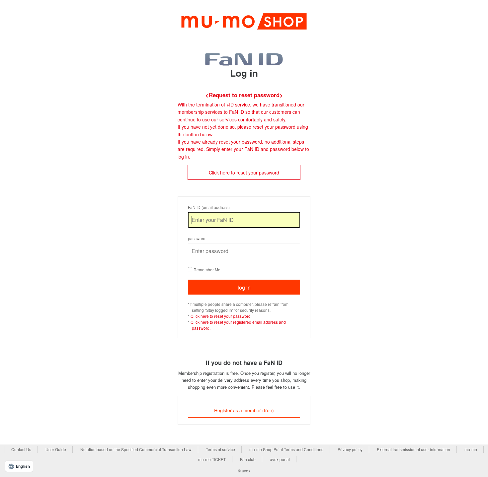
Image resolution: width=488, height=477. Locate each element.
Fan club (248, 459)
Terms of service (220, 449)
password (196, 238)
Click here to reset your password (244, 172)
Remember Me (207, 269)
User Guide (55, 449)
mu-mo (470, 449)
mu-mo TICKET (212, 459)
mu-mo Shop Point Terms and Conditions (286, 449)
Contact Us (21, 449)
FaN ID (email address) (209, 207)
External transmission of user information (413, 449)
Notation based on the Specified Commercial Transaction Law (136, 449)
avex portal (280, 459)
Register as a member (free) (244, 410)
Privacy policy (350, 449)
